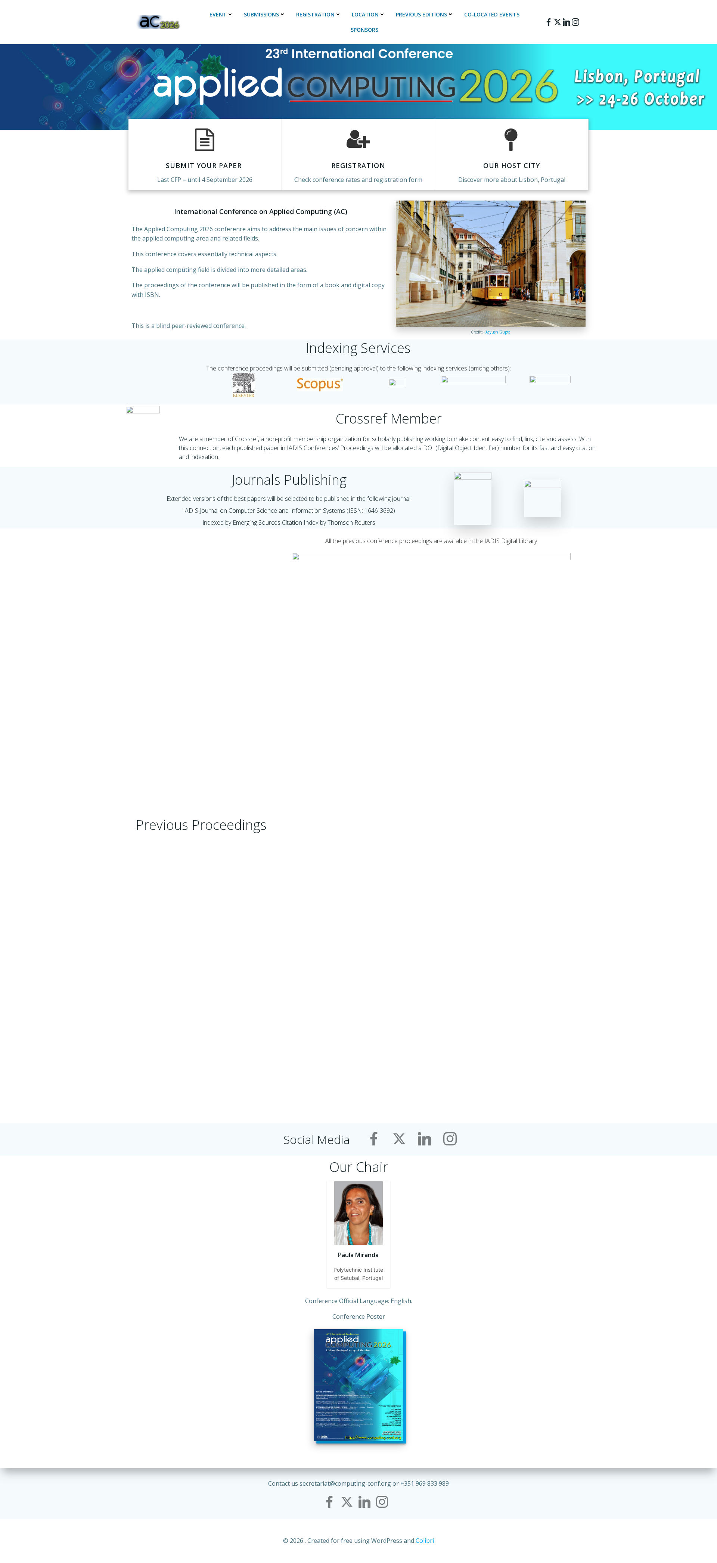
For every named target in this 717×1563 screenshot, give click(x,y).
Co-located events (491, 14)
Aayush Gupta (497, 332)
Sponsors (364, 29)
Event (218, 14)
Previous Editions (421, 14)
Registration (315, 14)
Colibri (425, 1540)
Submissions (261, 14)
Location (365, 14)
